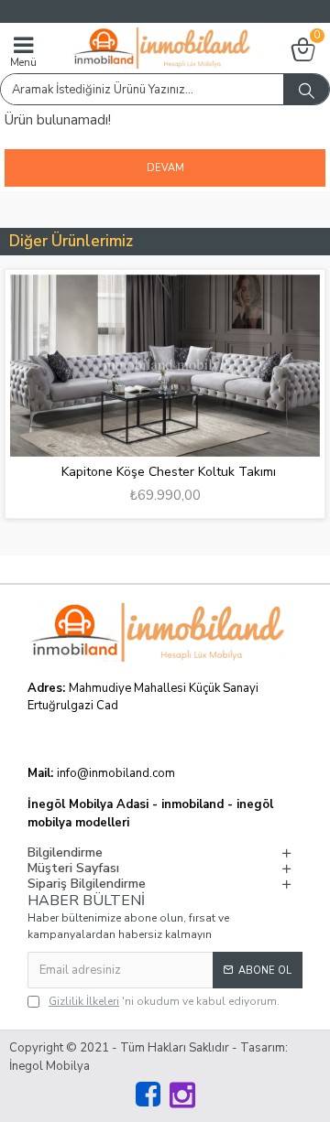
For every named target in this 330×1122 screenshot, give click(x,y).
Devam (165, 168)
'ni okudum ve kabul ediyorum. (164, 1001)
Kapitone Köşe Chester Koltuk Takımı (168, 472)
